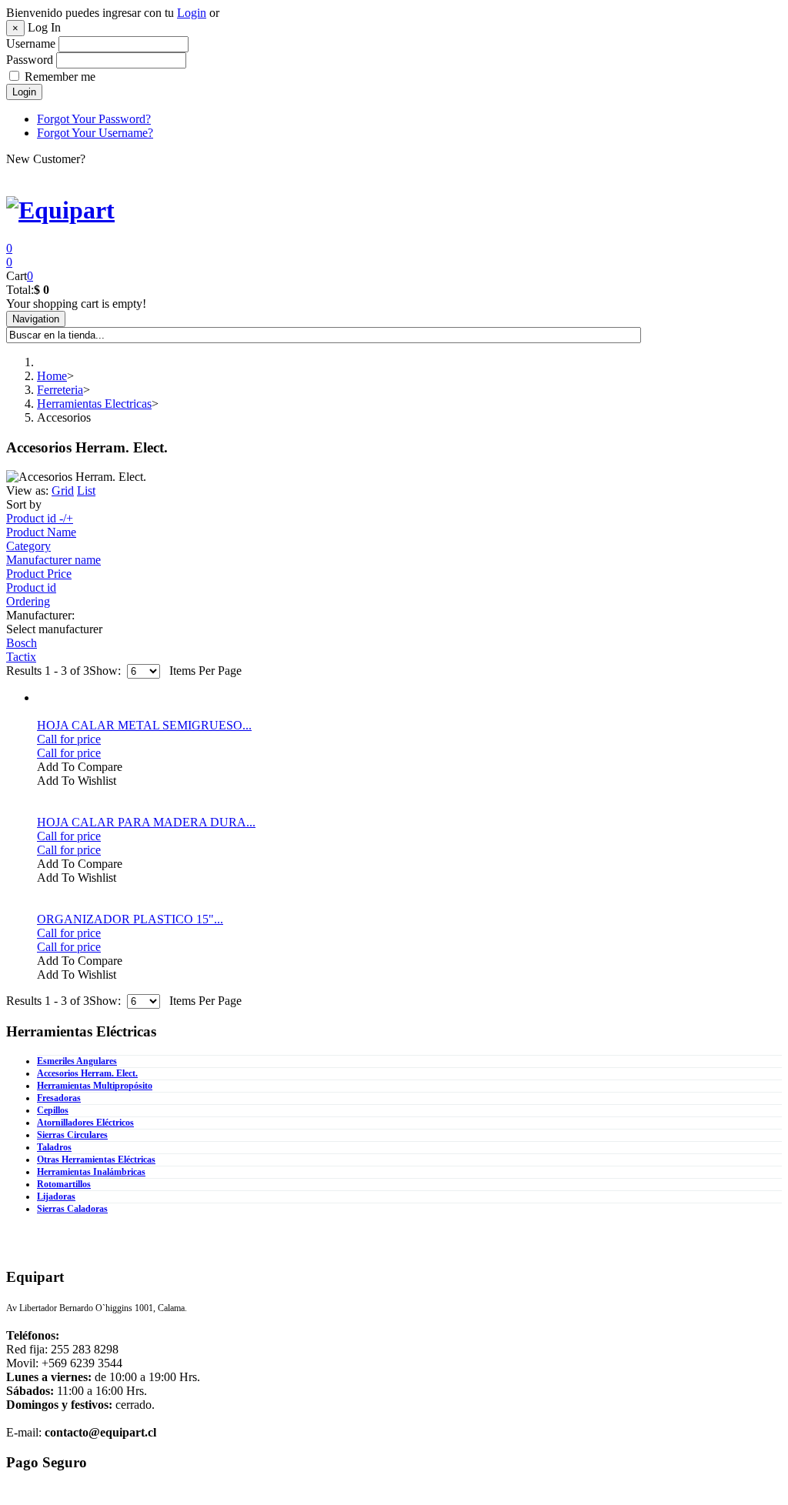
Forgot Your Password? (94, 118)
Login (191, 12)
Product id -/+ (39, 518)
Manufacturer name (53, 559)
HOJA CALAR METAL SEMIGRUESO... (144, 725)
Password (29, 59)
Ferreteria (60, 389)
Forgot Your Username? (95, 132)
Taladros (54, 1147)
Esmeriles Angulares (77, 1061)
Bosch (21, 642)
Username (30, 43)
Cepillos (52, 1110)
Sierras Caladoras (72, 1208)
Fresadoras (59, 1098)
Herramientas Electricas (94, 403)
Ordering (28, 601)
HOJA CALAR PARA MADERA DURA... (146, 822)
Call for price (69, 739)
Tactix (21, 656)
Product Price (39, 573)
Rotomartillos (64, 1184)
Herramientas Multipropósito (94, 1085)
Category (28, 545)
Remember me (60, 76)
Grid (63, 490)
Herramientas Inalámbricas (91, 1171)
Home (52, 375)
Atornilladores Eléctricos (85, 1122)
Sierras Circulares (72, 1135)
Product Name (41, 532)
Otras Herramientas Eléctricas (96, 1159)
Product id (31, 587)
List (86, 490)
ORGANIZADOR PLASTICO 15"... (130, 919)
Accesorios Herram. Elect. (87, 1073)
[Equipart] (60, 210)
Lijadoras (56, 1196)
